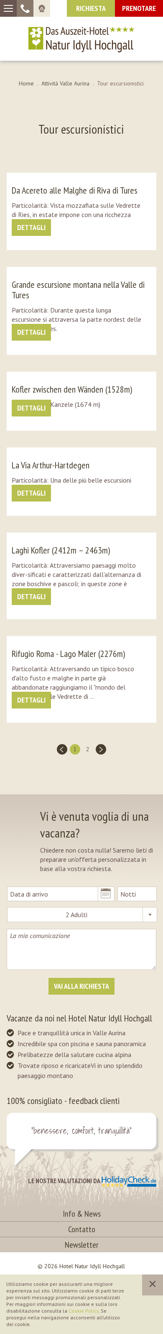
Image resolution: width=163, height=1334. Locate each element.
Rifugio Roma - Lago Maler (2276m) (68, 653)
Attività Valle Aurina (65, 83)
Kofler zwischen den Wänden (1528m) (72, 389)
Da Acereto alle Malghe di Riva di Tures (75, 190)
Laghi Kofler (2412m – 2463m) (61, 550)
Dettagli (31, 227)
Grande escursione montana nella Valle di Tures (78, 290)
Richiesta (91, 8)
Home (26, 83)
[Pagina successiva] (101, 749)
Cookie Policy (84, 1311)
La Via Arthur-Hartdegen (50, 465)
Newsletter (81, 1244)
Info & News (82, 1213)
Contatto (81, 1229)
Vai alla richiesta (81, 986)
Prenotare (139, 8)
